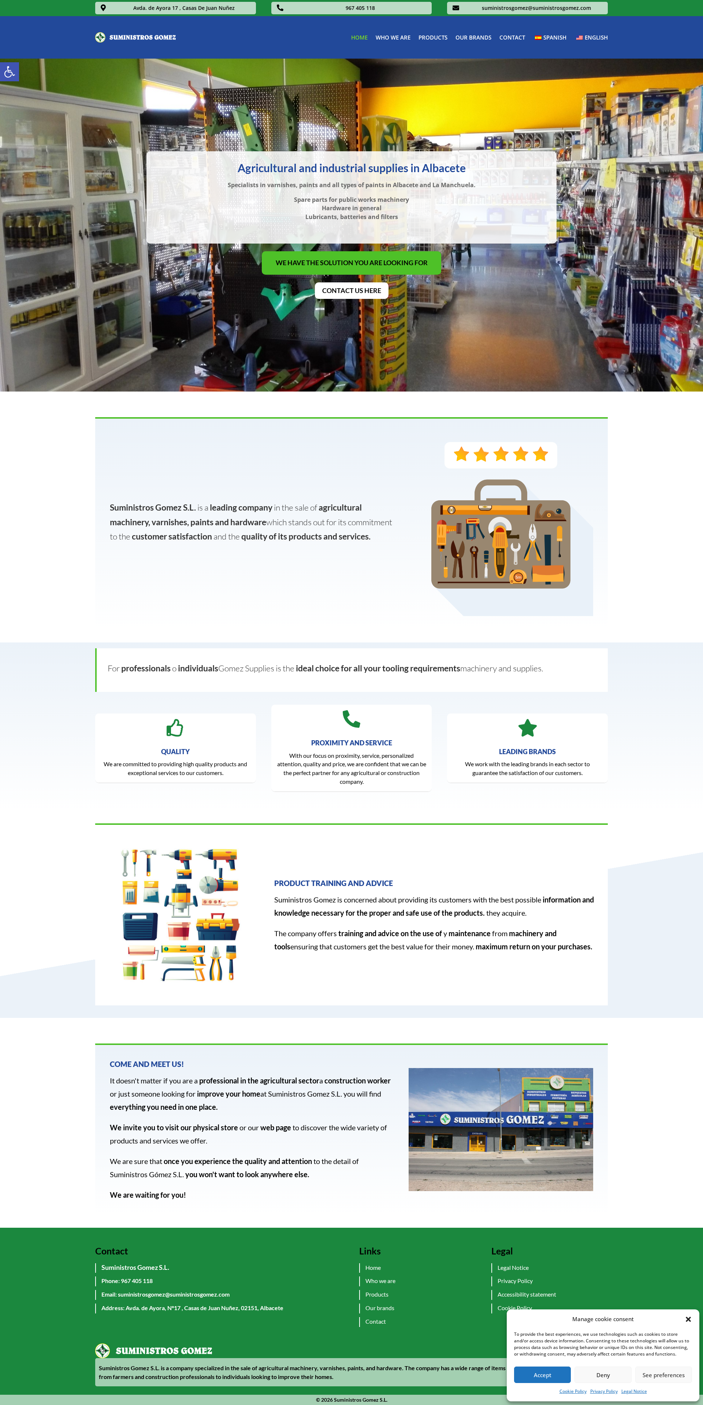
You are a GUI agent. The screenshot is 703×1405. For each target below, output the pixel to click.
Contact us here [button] (351, 290)
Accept (542, 1375)
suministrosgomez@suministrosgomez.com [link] (536, 7)
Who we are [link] (393, 37)
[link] (9, 71)
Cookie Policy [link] (573, 1391)
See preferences (664, 1375)
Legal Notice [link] (634, 1391)
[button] (688, 1319)
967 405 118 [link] (360, 7)
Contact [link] (512, 37)
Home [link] (359, 37)
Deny (603, 1375)
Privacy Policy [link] (604, 1391)
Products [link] (433, 37)
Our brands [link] (473, 37)
